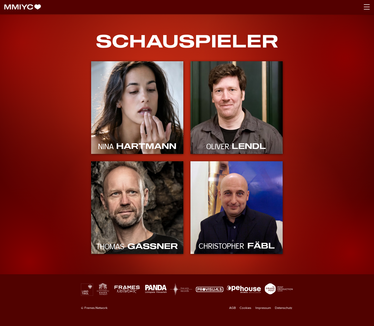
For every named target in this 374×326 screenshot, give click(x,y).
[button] (367, 7)
